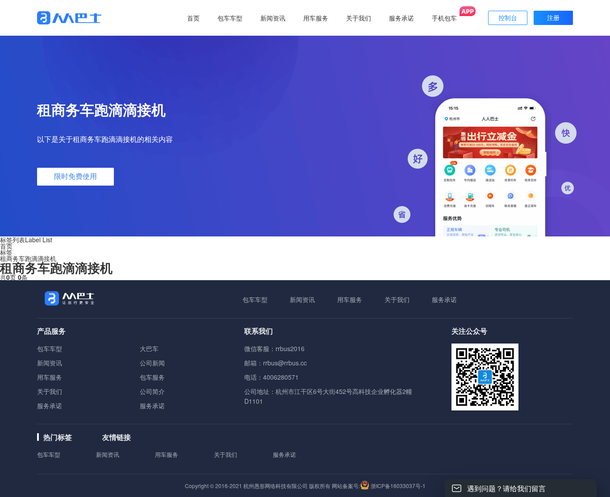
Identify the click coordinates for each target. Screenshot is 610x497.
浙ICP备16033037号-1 (398, 485)
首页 (193, 17)
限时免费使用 (75, 176)
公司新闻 (152, 362)
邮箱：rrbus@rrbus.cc (275, 362)
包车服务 (152, 377)
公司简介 (152, 391)
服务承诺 (444, 299)
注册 (553, 17)
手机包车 (444, 17)
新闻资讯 (302, 299)
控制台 (507, 17)
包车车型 (254, 299)
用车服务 (349, 299)
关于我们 (396, 299)
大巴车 (149, 348)
